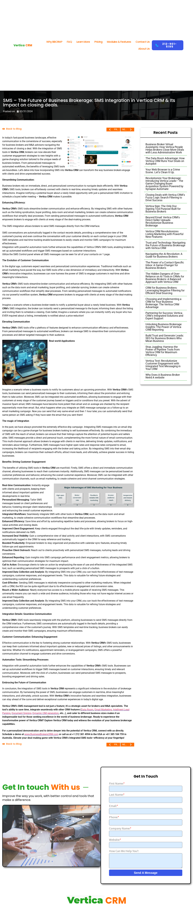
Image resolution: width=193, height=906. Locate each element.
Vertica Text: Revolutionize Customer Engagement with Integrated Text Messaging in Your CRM (163, 364)
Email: (113, 805)
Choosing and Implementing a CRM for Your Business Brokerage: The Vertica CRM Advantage (163, 303)
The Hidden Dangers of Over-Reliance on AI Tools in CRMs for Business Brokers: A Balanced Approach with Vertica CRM (165, 277)
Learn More (83, 42)
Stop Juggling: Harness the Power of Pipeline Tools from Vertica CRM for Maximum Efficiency (163, 350)
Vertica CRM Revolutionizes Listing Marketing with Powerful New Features (164, 234)
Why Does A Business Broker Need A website (163, 376)
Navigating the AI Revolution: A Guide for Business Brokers (164, 255)
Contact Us (143, 42)
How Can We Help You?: (124, 850)
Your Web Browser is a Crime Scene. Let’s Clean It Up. (163, 171)
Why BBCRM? (54, 42)
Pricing (98, 42)
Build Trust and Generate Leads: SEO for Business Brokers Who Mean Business (165, 338)
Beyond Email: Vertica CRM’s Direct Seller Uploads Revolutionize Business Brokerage (163, 221)
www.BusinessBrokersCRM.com (41, 734)
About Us (144, 49)
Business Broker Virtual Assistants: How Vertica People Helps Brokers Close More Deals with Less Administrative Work (165, 148)
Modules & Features (119, 42)
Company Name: (120, 828)
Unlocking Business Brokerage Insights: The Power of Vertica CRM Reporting (164, 327)
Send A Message (145, 872)
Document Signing (21, 713)
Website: (115, 839)
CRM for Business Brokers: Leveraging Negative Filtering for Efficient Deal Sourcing (165, 290)
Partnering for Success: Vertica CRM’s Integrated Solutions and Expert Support (164, 315)
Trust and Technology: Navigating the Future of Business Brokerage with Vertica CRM (165, 245)
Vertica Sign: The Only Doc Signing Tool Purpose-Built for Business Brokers (163, 208)
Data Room (87, 709)
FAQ (69, 42)
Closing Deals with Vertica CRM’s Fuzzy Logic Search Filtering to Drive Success (165, 197)
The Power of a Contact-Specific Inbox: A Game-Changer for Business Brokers (165, 265)
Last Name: (116, 794)
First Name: (117, 783)
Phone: (114, 817)
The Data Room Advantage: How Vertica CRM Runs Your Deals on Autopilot (165, 161)
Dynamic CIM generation (45, 713)
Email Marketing (103, 709)
